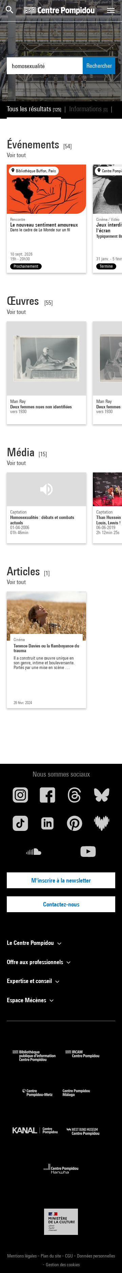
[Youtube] (88, 854)
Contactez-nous (61, 904)
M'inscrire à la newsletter (61, 880)
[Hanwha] (61, 1175)
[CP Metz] (42, 1098)
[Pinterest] (74, 826)
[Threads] (74, 797)
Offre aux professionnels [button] (35, 961)
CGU (69, 1255)
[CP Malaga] (81, 1098)
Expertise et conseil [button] (30, 980)
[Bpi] (39, 1059)
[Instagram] (20, 797)
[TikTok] (20, 826)
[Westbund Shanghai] (88, 1137)
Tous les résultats (34, 109)
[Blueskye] (101, 797)
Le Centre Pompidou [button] (31, 942)
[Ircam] (87, 1059)
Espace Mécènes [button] (27, 1000)
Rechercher (99, 65)
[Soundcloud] (34, 854)
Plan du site (51, 1255)
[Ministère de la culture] (61, 1222)
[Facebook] (47, 797)
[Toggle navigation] (111, 10)
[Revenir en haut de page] (106, 1257)
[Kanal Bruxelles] (40, 1137)
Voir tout (17, 154)
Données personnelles (96, 1255)
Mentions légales (22, 1255)
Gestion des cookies (63, 1264)
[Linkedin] (47, 826)
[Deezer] (101, 826)
